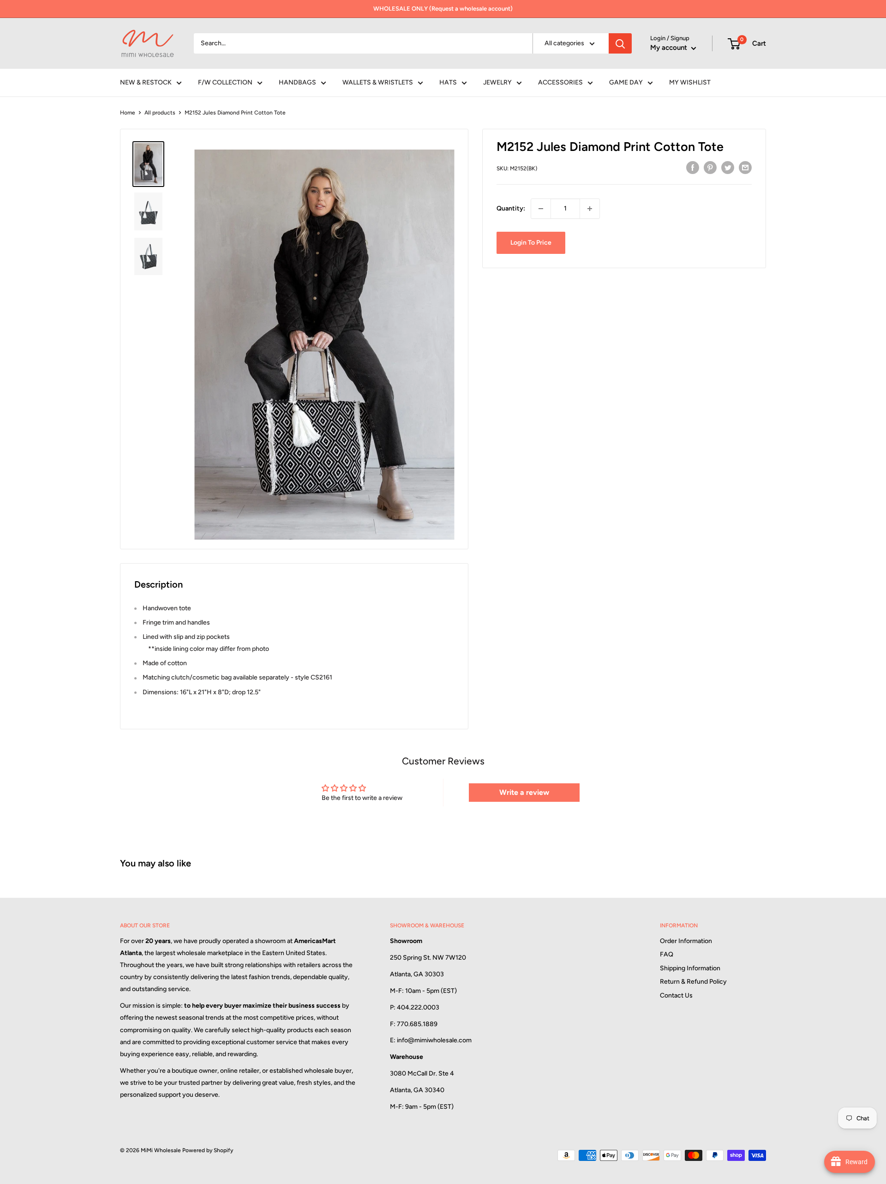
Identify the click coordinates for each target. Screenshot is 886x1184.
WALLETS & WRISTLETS (377, 82)
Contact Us (676, 995)
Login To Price (530, 242)
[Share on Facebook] (692, 167)
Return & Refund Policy (693, 982)
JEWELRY (497, 82)
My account (669, 47)
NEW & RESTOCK (146, 82)
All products (159, 112)
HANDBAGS (297, 82)
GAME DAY (626, 82)
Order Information (686, 941)
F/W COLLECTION (225, 82)
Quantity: (511, 208)
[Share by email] (745, 167)
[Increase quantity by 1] (589, 208)
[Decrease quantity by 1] (541, 208)
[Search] (620, 43)
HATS (448, 82)
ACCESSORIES (560, 82)
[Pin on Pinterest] (710, 167)
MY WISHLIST (690, 82)
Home (127, 112)
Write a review (524, 792)
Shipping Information (690, 968)
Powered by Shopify (207, 1150)
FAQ (666, 954)
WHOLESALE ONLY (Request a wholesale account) (443, 8)
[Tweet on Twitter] (727, 167)
